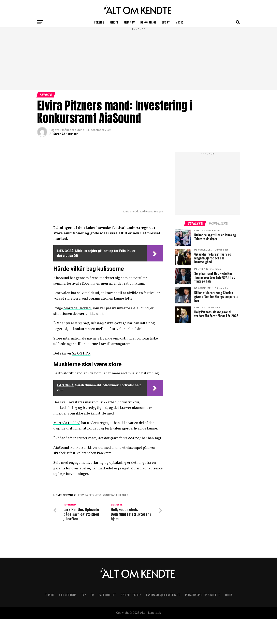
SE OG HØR (81, 353)
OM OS (229, 595)
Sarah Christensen (65, 133)
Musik (179, 22)
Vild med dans (67, 595)
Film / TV (129, 22)
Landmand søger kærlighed (163, 595)
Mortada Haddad (77, 308)
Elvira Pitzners (90, 495)
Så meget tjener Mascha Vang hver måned (99, 500)
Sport (166, 22)
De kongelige (148, 22)
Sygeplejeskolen (131, 595)
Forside (99, 22)
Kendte (114, 22)
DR (92, 595)
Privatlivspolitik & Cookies (202, 595)
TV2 (83, 595)
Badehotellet (107, 595)
